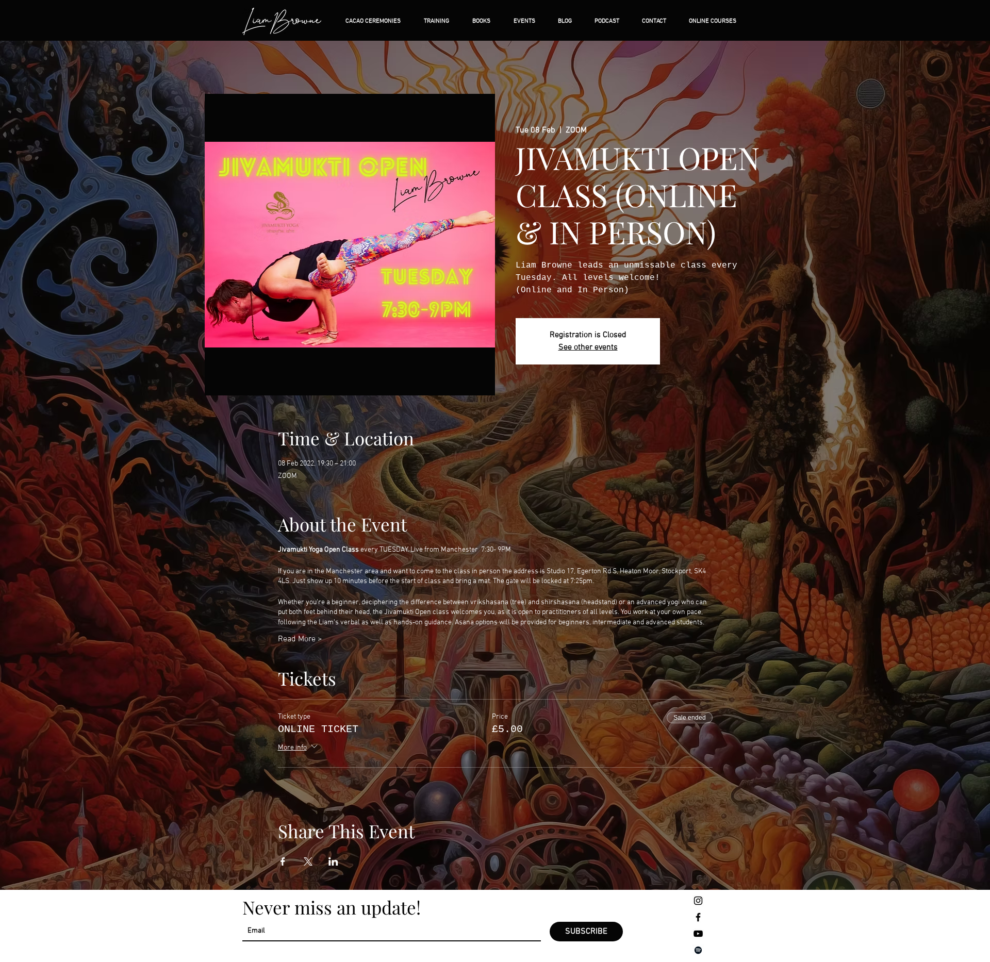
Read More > (300, 639)
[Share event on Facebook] (283, 861)
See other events (588, 347)
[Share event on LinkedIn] (333, 861)
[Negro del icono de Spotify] (698, 950)
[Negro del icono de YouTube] (698, 933)
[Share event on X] (308, 861)
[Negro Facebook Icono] (698, 917)
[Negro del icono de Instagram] (698, 900)
